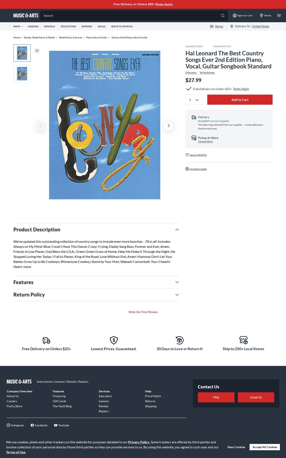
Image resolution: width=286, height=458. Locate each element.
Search (48, 15)
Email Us (256, 397)
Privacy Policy (138, 442)
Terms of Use (16, 452)
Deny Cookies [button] (236, 447)
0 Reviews (191, 72)
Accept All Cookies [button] (265, 447)
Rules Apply (164, 4)
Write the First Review (143, 312)
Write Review (207, 72)
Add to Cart (240, 100)
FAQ (216, 397)
